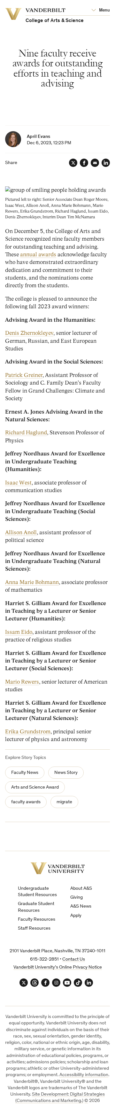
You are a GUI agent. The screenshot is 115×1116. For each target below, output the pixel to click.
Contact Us (73, 959)
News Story (66, 772)
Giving (76, 897)
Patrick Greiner (23, 375)
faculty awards (26, 802)
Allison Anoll (21, 532)
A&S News (80, 906)
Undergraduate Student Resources (37, 891)
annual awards (38, 254)
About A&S (81, 888)
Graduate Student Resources (36, 907)
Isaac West (18, 482)
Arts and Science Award (35, 787)
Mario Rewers (22, 681)
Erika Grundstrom (27, 731)
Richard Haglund (26, 432)
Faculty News (24, 772)
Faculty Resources (36, 919)
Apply (75, 915)
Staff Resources (34, 928)
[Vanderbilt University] (57, 868)
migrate (64, 802)
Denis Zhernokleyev (29, 333)
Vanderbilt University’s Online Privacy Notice (57, 967)
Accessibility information (83, 1075)
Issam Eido (18, 632)
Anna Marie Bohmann (32, 582)
